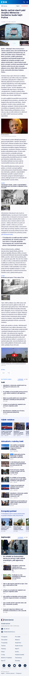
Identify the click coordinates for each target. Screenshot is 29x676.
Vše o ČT (3, 660)
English (2, 673)
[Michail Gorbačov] (14, 126)
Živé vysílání (4, 639)
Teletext (3, 645)
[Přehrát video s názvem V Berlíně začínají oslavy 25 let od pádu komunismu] (14, 355)
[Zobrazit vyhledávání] (24, 2)
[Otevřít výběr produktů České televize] (27, 2)
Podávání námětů (19, 654)
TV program (4, 636)
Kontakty (17, 660)
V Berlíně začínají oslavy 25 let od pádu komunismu (12, 363)
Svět (3, 373)
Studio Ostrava (19, 645)
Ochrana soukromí (10, 673)
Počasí (3, 651)
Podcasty (3, 648)
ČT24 (9, 373)
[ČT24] (4, 2)
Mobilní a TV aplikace (6, 657)
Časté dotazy (18, 657)
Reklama (17, 639)
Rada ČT (17, 648)
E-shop (3, 654)
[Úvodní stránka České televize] (7, 620)
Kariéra (17, 651)
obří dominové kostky (7, 234)
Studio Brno (18, 642)
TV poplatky (4, 642)
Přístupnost (18, 673)
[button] (14, 355)
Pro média (17, 636)
